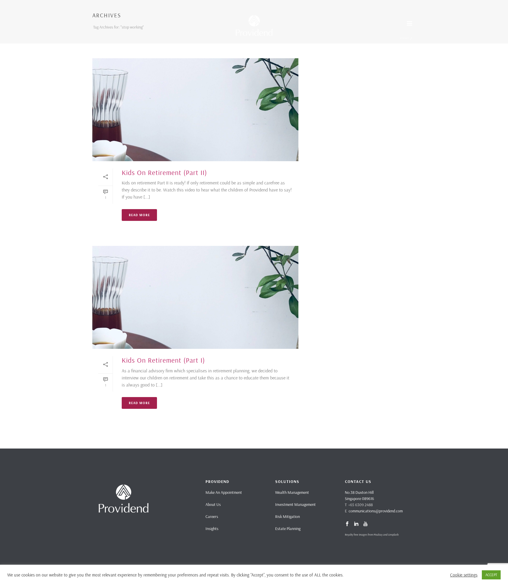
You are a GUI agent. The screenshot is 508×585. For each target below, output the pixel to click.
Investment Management (295, 504)
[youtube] (365, 524)
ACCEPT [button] (491, 574)
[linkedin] (356, 524)
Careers (211, 516)
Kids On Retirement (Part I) (163, 360)
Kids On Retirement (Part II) (164, 172)
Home (404, 38)
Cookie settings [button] (463, 575)
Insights (211, 528)
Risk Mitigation (287, 516)
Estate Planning (287, 528)
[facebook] (347, 524)
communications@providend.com (376, 511)
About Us (213, 504)
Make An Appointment (223, 492)
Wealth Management (292, 492)
